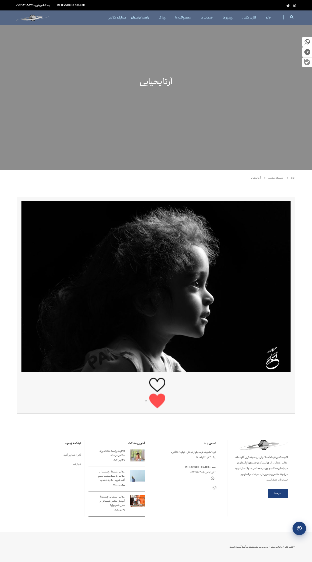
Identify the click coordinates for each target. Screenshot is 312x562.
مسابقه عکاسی (117, 17)
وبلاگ (162, 17)
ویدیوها (228, 17)
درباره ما (77, 464)
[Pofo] (32, 18)
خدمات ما (207, 17)
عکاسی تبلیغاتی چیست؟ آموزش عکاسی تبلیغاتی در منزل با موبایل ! (112, 501)
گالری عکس (249, 17)
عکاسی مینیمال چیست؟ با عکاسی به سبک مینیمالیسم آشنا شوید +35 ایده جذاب (111, 476)
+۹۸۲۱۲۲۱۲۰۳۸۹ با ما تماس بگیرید (33, 5)
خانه (268, 17)
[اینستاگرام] (288, 5)
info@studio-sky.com (71, 5)
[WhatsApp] (294, 5)
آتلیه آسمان (240, 547)
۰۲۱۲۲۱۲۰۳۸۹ (196, 473)
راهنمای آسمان (140, 17)
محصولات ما (183, 17)
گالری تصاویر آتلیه (72, 455)
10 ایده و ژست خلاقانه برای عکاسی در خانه (112, 453)
